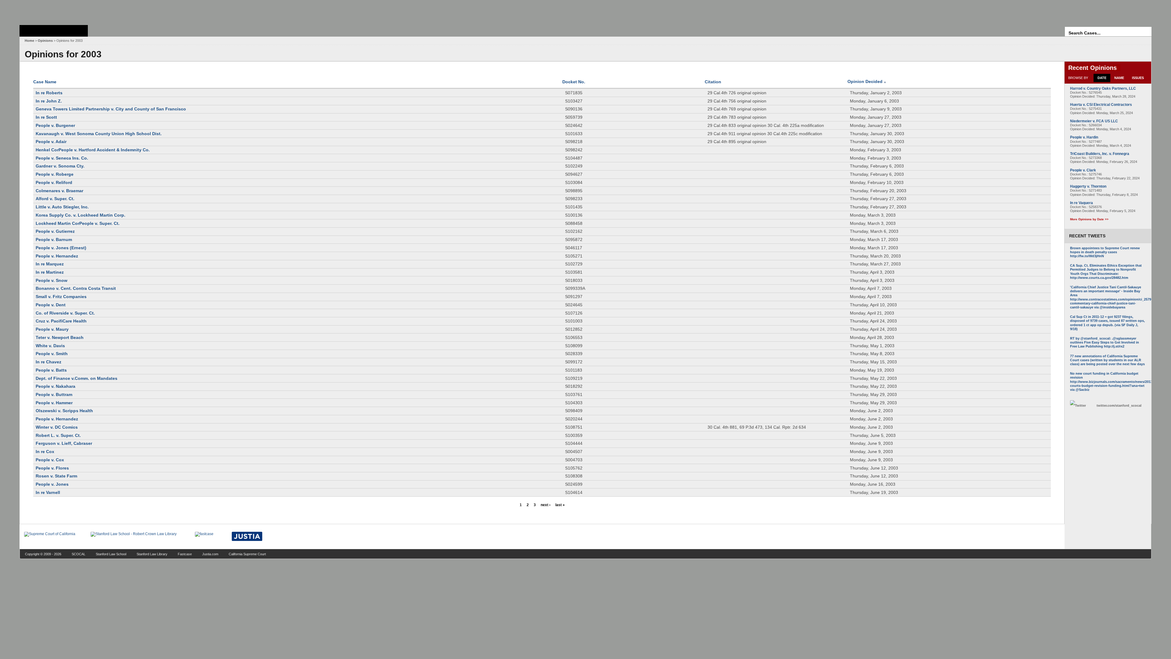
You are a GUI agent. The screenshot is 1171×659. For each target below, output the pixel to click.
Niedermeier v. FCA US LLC (1094, 121)
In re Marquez (50, 263)
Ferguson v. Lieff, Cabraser (64, 443)
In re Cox (45, 451)
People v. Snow (51, 280)
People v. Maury (52, 329)
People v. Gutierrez (55, 231)
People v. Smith (52, 353)
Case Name (44, 81)
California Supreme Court (247, 554)
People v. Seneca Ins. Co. (62, 158)
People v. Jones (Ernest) (61, 247)
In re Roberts (49, 92)
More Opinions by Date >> (1089, 219)
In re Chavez (48, 361)
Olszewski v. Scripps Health (64, 410)
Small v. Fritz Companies (61, 296)
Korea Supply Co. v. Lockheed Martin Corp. (80, 215)
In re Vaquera (1081, 203)
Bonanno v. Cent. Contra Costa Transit (76, 288)
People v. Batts (51, 370)
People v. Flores (52, 468)
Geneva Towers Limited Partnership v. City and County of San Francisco (111, 108)
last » (560, 505)
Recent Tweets (1087, 235)
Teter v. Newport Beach (60, 337)
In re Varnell (48, 492)
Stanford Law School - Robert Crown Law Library (53, 11)
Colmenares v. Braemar (59, 190)
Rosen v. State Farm (56, 476)
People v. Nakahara (55, 386)
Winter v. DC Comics (57, 427)
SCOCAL (78, 554)
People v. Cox (50, 459)
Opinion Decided (866, 81)
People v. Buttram (54, 394)
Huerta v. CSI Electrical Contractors (1101, 105)
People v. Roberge (54, 174)
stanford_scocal (1119, 405)
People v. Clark (1083, 170)
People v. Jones (52, 484)
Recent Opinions (1092, 67)
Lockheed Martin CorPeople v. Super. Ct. (78, 223)
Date (1102, 78)
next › (545, 505)
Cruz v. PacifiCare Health (61, 321)
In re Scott (46, 117)
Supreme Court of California (54, 31)
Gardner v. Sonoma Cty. (60, 166)
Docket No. (573, 81)
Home (29, 40)
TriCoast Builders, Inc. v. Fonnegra (1099, 154)
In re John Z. (49, 101)
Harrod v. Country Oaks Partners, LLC (1103, 88)
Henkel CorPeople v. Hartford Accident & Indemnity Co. (93, 149)
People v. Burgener (55, 125)
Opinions (45, 40)
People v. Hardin (1084, 137)
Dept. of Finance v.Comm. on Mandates (76, 378)
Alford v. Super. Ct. (55, 198)
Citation (713, 81)
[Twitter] (1081, 405)
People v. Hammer (54, 402)
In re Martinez (50, 272)
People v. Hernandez (57, 256)
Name (1119, 78)
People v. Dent (51, 304)
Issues (1138, 78)
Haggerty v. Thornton (1088, 186)
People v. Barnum (54, 239)
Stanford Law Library (152, 554)
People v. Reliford (54, 182)
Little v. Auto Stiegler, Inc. (62, 206)
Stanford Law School (111, 554)
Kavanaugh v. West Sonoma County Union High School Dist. (99, 133)
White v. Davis (50, 345)
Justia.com (210, 554)
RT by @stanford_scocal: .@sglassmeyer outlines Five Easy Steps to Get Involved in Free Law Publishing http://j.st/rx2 (1104, 342)
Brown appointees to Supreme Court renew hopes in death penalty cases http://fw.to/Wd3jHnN (1105, 252)
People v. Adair (51, 141)
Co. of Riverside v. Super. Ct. (65, 313)
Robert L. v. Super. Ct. (58, 435)
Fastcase (185, 554)
